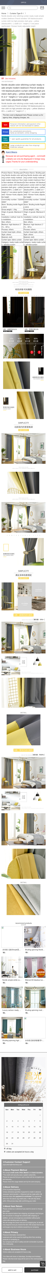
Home (3, 13)
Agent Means (11, 152)
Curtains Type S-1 (17, 13)
